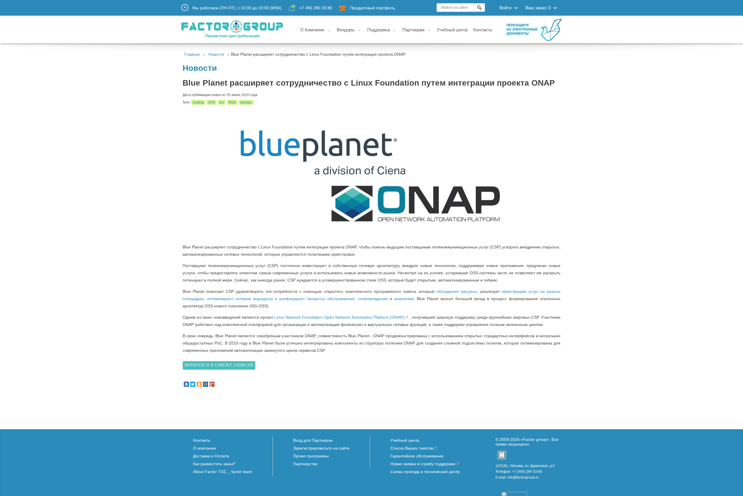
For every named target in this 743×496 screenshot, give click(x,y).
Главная (192, 54)
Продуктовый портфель (372, 8)
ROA (232, 102)
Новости (216, 54)
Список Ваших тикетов (411, 448)
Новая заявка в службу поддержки (422, 463)
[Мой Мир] (205, 384)
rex (221, 102)
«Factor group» (535, 439)
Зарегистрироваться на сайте (321, 448)
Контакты (201, 440)
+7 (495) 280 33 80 (527, 472)
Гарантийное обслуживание (416, 456)
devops (246, 102)
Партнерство (305, 463)
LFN (211, 102)
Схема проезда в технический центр (425, 471)
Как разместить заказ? (214, 463)
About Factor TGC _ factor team (222, 471)
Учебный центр (404, 440)
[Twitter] (192, 384)
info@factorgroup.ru (523, 477)
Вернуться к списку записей (219, 365)
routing (198, 102)
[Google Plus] (211, 384)
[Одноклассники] (199, 384)
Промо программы (311, 456)
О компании (204, 448)
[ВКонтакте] (186, 384)
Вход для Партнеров (312, 440)
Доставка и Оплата (211, 456)
